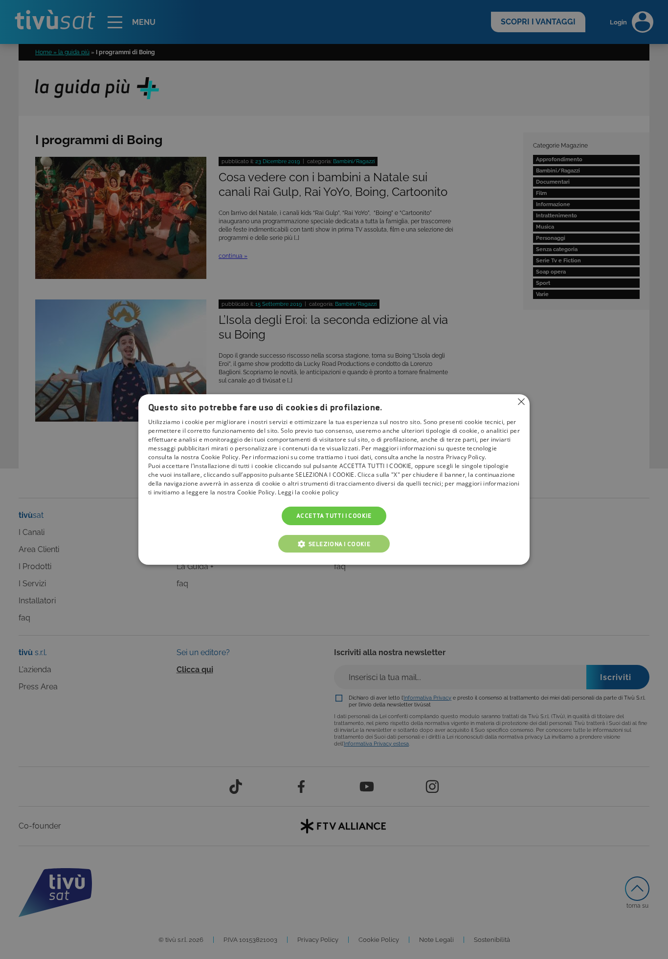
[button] (334, 544)
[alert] (334, 479)
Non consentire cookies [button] (521, 401)
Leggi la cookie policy (308, 492)
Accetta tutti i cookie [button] (334, 515)
